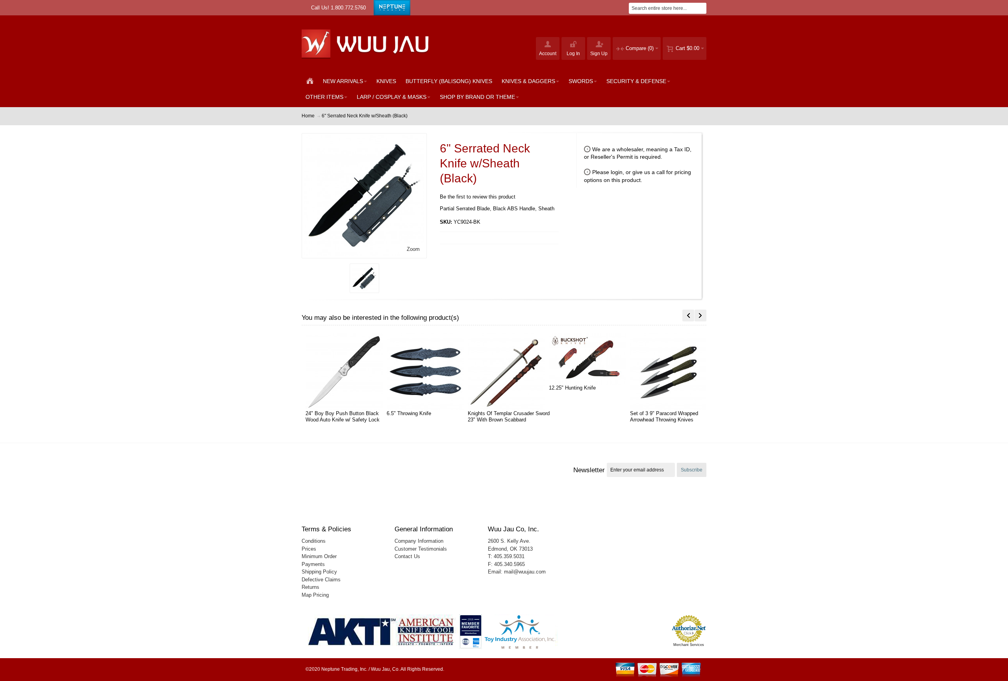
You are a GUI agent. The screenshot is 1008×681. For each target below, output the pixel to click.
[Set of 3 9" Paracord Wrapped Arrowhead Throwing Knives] (673, 371)
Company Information (419, 541)
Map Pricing (315, 595)
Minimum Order (319, 556)
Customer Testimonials (421, 549)
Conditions (314, 541)
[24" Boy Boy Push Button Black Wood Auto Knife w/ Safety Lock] (349, 371)
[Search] (700, 8)
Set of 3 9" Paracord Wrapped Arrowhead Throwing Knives (664, 416)
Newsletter (589, 470)
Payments (313, 564)
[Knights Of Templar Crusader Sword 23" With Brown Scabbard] (511, 371)
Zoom (413, 249)
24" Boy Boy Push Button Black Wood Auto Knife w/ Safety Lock (343, 416)
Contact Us (407, 556)
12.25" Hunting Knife (572, 388)
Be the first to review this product (477, 197)
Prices (309, 549)
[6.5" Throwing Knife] (430, 371)
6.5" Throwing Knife (409, 413)
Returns (310, 587)
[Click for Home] (368, 43)
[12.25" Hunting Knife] (592, 359)
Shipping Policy (319, 572)
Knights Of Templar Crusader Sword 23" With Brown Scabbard (509, 416)
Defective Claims (321, 580)
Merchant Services (688, 645)
